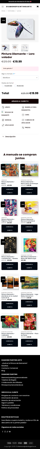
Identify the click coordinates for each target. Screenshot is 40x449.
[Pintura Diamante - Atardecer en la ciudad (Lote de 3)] (10, 282)
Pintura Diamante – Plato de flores (29, 334)
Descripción (10, 136)
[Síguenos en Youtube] (9, 432)
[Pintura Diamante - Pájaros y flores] (10, 207)
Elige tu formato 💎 (8, 74)
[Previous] (4, 28)
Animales (11, 11)
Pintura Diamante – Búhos (8, 182)
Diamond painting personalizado (14, 377)
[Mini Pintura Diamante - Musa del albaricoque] (30, 245)
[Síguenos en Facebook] (2, 432)
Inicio (3, 11)
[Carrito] (38, 7)
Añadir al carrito (20, 101)
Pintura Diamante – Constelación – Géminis (9, 257)
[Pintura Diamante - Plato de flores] (30, 321)
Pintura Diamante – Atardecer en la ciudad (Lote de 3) (9, 296)
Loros (19, 11)
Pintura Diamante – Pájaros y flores (8, 220)
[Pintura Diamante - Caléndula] (10, 321)
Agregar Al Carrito (9, 191)
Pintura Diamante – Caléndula (8, 334)
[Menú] (2, 6)
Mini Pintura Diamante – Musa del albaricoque (29, 257)
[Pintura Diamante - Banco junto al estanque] (30, 170)
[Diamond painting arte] (20, 7)
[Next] (35, 28)
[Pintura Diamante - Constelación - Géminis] (10, 245)
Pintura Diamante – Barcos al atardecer (28, 220)
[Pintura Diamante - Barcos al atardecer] (30, 207)
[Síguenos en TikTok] (7, 432)
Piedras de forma (8, 83)
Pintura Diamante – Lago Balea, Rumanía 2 (29, 295)
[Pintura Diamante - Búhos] (10, 170)
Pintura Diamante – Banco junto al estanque (29, 182)
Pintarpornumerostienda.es (12, 385)
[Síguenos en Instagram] (5, 432)
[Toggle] (3, 137)
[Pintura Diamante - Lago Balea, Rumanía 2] (30, 282)
